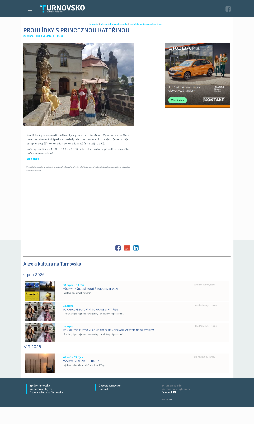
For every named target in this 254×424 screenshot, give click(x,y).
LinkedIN (136, 248)
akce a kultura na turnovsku (114, 24)
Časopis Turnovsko (110, 385)
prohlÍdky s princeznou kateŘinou (146, 24)
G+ (127, 248)
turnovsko (93, 24)
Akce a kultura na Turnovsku (46, 392)
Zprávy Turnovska (40, 385)
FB (118, 248)
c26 (170, 399)
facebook (167, 392)
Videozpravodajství (41, 389)
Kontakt (103, 389)
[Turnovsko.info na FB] (228, 9)
